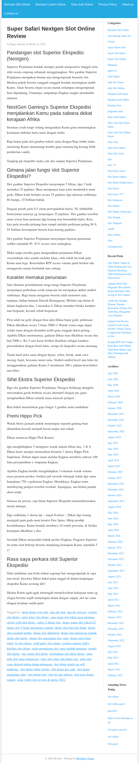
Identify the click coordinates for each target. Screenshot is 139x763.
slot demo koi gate (63, 669)
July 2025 (113, 443)
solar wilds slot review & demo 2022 (41, 679)
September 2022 (116, 640)
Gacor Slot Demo (117, 53)
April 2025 (113, 460)
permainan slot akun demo (67, 653)
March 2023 (114, 605)
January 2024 (114, 547)
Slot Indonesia (115, 200)
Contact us (11, 13)
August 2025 (114, 437)
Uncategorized (115, 246)
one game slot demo (35, 653)
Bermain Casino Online (51, 4)
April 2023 (113, 599)
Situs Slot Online (116, 147)
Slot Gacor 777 (115, 194)
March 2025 (114, 466)
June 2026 (113, 379)
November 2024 (116, 489)
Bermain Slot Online (17, 4)
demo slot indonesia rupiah (78, 633)
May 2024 (113, 524)
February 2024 (115, 541)
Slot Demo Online (117, 176)
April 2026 (113, 390)
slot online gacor (116, 703)
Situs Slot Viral (116, 153)
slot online (113, 696)
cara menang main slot (119, 35)
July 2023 (113, 582)
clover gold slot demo (21, 622)
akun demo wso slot (35, 612)
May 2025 (113, 454)
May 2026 (113, 385)
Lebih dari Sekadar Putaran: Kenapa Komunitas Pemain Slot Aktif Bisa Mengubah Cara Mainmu (120, 308)
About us (128, 4)
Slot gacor (113, 743)
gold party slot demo (46, 643)
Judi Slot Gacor (116, 82)
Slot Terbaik (114, 217)
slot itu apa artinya (60, 674)
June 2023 (113, 588)
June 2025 (113, 448)
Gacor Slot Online (117, 59)
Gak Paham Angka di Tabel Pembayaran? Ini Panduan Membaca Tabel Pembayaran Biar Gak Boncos (120, 270)
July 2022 (113, 652)
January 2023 (114, 617)
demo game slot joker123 (79, 622)
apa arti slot (57, 612)
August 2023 (114, 576)
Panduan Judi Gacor (118, 94)
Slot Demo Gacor (117, 171)
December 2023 (116, 553)
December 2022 (116, 623)
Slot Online (113, 205)
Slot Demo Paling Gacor (120, 182)
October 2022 (115, 634)
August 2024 (114, 506)
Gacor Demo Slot (117, 47)
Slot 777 (112, 165)
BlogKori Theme (85, 758)
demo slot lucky (17, 638)
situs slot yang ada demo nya (59, 659)
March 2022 (114, 669)
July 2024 (113, 512)
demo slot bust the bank (70, 627)
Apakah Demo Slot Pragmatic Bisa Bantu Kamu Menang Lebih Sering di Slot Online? (119, 289)
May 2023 (113, 593)
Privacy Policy (107, 4)
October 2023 (115, 565)
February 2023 (115, 611)
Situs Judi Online (82, 4)
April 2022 (113, 663)
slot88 (111, 229)
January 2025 (114, 478)
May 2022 (113, 657)
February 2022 (115, 675)
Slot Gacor (113, 188)
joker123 (112, 70)
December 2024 (116, 483)
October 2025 (115, 425)
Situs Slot (113, 142)
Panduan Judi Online (118, 99)
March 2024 (114, 535)
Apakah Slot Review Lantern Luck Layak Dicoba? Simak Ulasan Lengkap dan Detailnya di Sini (119, 328)
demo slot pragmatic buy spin (49, 638)
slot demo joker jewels (34, 669)
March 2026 (114, 396)
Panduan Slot (114, 105)
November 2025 (116, 419)
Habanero (112, 65)
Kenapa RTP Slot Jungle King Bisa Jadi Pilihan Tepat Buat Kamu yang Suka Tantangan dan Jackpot (120, 349)
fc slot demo (23, 643)
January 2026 (114, 408)
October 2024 (115, 495)
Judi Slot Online (116, 88)
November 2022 (116, 628)
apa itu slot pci (77, 612)
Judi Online (114, 76)
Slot (110, 159)
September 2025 (116, 431)
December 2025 (116, 414)
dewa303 (112, 711)
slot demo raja (37, 674)
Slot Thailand (115, 223)
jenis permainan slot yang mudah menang (59, 648)
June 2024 (113, 518)
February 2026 (115, 402)
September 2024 (116, 501)
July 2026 (113, 373)
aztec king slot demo (35, 617)
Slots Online (114, 234)
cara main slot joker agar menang (72, 617)
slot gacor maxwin (117, 729)
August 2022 (114, 646)
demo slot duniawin (46, 633)
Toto (110, 240)
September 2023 (116, 570)
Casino (111, 41)
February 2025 (115, 472)
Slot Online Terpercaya (119, 211)
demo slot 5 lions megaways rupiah (30, 627)
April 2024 (113, 530)
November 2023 (116, 559)
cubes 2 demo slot (49, 622)
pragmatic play (115, 111)
